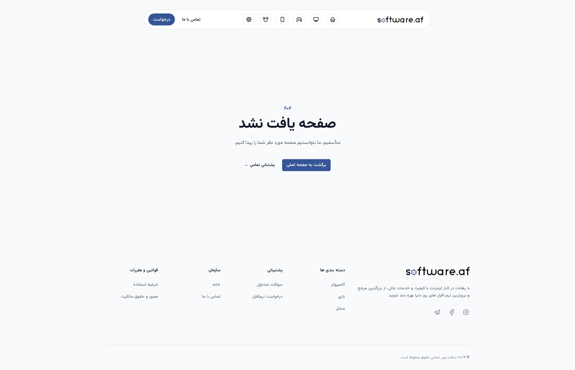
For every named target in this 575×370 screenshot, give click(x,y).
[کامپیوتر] (316, 19)
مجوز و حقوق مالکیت (139, 296)
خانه (216, 284)
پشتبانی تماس (259, 165)
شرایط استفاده (145, 284)
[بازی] (299, 19)
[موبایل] (282, 19)
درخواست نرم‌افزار (267, 296)
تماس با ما (211, 296)
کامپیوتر (338, 284)
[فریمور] (249, 19)
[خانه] (333, 19)
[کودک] (266, 19)
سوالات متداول (270, 284)
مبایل (340, 308)
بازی (341, 296)
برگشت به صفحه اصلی (306, 165)
